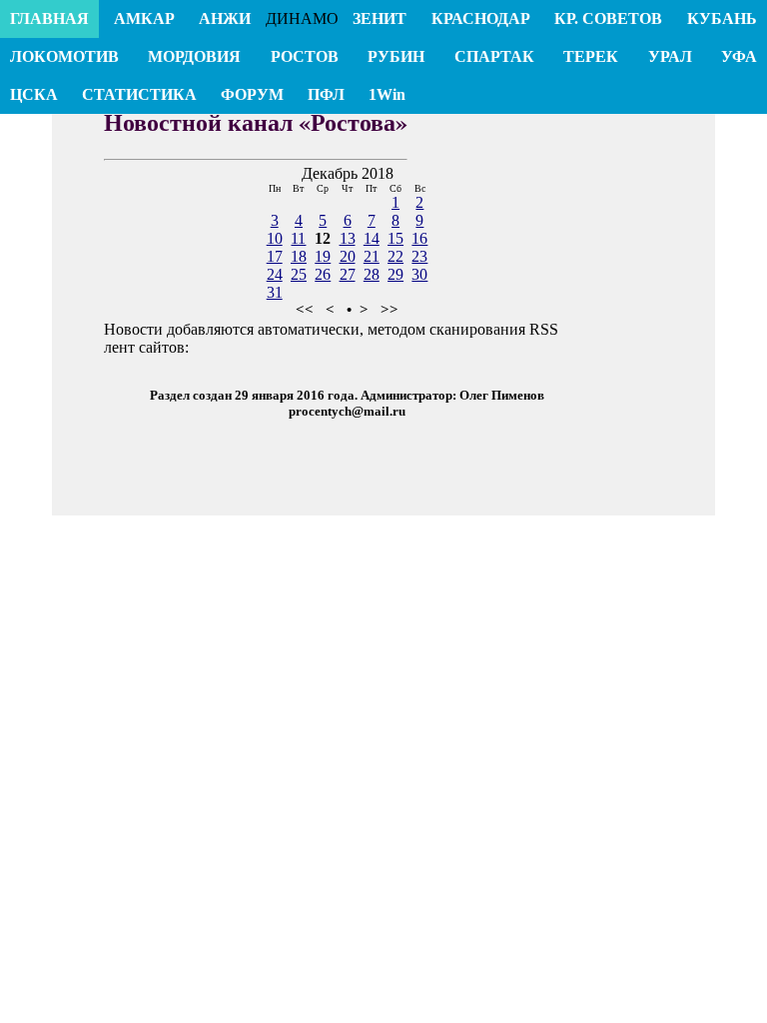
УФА (739, 56)
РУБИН (396, 56)
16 (419, 238)
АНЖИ (225, 18)
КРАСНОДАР (480, 18)
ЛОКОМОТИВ (64, 56)
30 (419, 274)
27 (348, 274)
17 (275, 256)
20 (348, 256)
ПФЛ (326, 94)
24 (275, 274)
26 (323, 274)
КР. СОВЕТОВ (608, 18)
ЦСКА (34, 94)
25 (299, 274)
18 (299, 256)
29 (395, 274)
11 (298, 238)
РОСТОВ (305, 56)
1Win (387, 94)
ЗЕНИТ (379, 18)
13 (348, 238)
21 (372, 256)
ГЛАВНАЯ (49, 18)
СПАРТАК (494, 56)
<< (305, 310)
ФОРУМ (252, 94)
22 (395, 256)
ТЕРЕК (590, 56)
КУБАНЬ (722, 18)
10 (275, 238)
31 (275, 292)
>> (389, 310)
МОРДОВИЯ (194, 56)
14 (372, 238)
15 (395, 238)
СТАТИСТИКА (139, 94)
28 (372, 274)
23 (419, 256)
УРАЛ (670, 56)
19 (323, 256)
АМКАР (144, 18)
